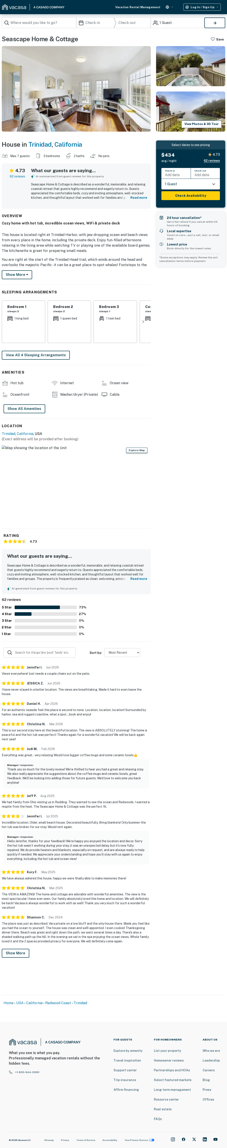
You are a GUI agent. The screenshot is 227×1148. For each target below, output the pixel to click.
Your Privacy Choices (136, 1140)
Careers (209, 1070)
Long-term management (172, 1089)
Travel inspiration (127, 1060)
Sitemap (49, 1140)
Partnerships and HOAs (172, 1070)
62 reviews (17, 176)
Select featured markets (173, 1080)
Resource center (166, 1099)
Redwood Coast (58, 1003)
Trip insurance (125, 1080)
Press (207, 1089)
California (68, 144)
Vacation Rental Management (137, 7)
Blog (206, 1080)
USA (19, 1003)
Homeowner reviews (169, 1060)
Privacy (65, 1140)
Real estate (163, 1109)
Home (9, 1003)
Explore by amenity (128, 1050)
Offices (208, 1099)
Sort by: (96, 653)
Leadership (211, 1060)
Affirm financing (126, 1089)
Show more (16, 275)
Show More (15, 953)
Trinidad (40, 144)
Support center (125, 1070)
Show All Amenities (24, 409)
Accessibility (109, 1140)
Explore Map (137, 450)
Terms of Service (85, 1140)
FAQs (158, 1119)
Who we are (211, 1050)
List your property (167, 1050)
